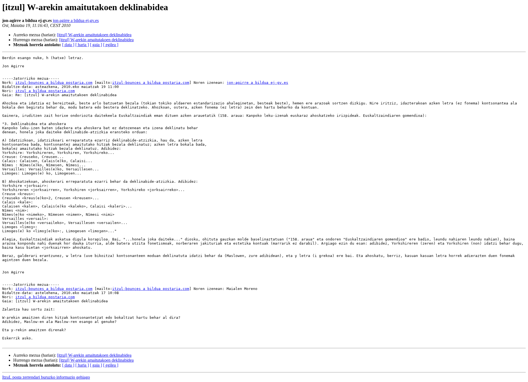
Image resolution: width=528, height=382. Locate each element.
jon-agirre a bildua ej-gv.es (76, 20)
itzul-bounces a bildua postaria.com (53, 83)
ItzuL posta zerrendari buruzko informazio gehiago (46, 377)
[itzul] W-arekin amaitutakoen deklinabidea (94, 34)
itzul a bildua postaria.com (45, 91)
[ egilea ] (110, 44)
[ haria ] (82, 44)
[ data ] (68, 44)
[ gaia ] (96, 44)
